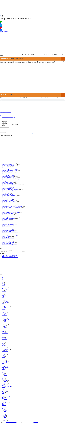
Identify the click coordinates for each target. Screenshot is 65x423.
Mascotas (3, 364)
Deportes (3, 317)
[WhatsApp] (32, 22)
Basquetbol (5, 320)
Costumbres (4, 313)
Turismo (3, 407)
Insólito (3, 355)
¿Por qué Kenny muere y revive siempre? (8, 224)
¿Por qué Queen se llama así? (6, 203)
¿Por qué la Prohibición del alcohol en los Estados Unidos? (10, 212)
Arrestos (3, 288)
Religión (3, 392)
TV (2, 408)
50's (2, 280)
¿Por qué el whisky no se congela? (7, 227)
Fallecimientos (4, 338)
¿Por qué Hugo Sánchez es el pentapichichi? (8, 198)
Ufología (3, 412)
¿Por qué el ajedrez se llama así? (7, 231)
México (5, 350)
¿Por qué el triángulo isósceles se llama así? (8, 196)
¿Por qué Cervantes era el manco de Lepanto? (8, 201)
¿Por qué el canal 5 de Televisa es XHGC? (8, 238)
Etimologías (4, 334)
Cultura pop (4, 316)
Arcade (5, 416)
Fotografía (3, 345)
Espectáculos (6, 380)
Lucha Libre (6, 324)
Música (3, 372)
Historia (3, 113)
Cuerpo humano (4, 315)
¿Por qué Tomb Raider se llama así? (7, 237)
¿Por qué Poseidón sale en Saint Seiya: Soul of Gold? (9, 244)
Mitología (3, 369)
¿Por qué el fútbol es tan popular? (7, 186)
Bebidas (3, 295)
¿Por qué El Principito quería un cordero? (8, 205)
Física (3, 343)
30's (2, 278)
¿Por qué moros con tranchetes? (6, 171)
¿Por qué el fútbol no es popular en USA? (8, 242)
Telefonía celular (6, 402)
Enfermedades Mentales (7, 394)
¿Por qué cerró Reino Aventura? (6, 167)
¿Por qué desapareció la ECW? (6, 240)
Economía (3, 330)
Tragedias (5, 113)
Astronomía (4, 291)
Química (3, 390)
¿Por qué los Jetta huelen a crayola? (7, 168)
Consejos (3, 311)
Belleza (3, 296)
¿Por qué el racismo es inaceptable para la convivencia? (10, 162)
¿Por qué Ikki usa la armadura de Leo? (7, 188)
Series (5, 411)
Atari (5, 417)
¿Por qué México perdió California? (7, 226)
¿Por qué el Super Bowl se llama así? (7, 229)
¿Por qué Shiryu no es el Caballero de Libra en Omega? (10, 232)
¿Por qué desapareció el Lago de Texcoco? (8, 211)
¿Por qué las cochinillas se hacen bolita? (8, 230)
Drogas (3, 329)
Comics (3, 310)
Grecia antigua (4, 347)
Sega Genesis (6, 418)
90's (2, 283)
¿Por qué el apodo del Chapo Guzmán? (7, 223)
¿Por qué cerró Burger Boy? (6, 166)
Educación (3, 331)
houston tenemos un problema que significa (10, 114)
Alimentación (4, 286)
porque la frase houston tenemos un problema (35, 114)
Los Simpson (6, 299)
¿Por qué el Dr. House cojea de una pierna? (8, 165)
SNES (5, 419)
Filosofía (3, 341)
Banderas (5, 384)
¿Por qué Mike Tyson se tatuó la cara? (7, 173)
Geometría (5, 366)
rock (4, 374)
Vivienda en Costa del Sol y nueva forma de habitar (9, 255)
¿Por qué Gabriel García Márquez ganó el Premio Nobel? (10, 204)
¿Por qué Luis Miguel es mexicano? (7, 225)
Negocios (3, 378)
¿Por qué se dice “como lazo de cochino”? (8, 200)
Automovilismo (6, 319)
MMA (5, 325)
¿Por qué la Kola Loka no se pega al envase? (8, 218)
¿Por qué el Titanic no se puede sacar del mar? (9, 163)
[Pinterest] (32, 28)
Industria (3, 353)
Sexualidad (5, 395)
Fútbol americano (6, 323)
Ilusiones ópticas (4, 352)
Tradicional (5, 375)
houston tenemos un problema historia (47, 113)
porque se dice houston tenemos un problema (48, 114)
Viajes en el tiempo (5, 414)
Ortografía (3, 382)
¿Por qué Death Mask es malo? (6, 221)
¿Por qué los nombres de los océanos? (7, 194)
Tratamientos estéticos (7, 396)
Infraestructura (4, 354)
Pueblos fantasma (4, 389)
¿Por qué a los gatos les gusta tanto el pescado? (9, 181)
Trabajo (3, 404)
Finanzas (3, 342)
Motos (3, 371)
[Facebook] (32, 23)
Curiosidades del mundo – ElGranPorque (11, 422)
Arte (3, 290)
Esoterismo (4, 332)
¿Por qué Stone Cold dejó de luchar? (7, 182)
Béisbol (5, 321)
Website (3, 125)
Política (5, 381)
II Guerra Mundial (6, 349)
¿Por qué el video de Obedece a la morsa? (8, 214)
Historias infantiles (5, 351)
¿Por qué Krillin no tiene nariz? (6, 219)
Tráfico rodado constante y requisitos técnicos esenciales (10, 258)
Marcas (3, 363)
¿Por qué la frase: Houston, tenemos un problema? (9, 235)
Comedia (3, 309)
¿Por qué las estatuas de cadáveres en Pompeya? (9, 191)
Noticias (3, 379)
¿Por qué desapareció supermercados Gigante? (9, 202)
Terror (3, 403)
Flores (3, 344)
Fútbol (5, 322)
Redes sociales (8, 400)
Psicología (3, 388)
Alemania (5, 305)
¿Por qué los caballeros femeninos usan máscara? (9, 195)
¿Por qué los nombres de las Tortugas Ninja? (8, 187)
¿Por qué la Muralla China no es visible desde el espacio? (10, 217)
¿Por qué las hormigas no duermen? (7, 199)
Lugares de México (5, 361)
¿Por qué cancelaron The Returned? (7, 192)
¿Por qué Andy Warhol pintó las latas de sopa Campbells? (10, 222)
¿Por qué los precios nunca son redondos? (8, 176)
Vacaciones (3, 413)
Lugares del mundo (5, 362)
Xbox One (5, 420)
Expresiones (4, 335)
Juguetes (3, 357)
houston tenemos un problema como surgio (35, 113)
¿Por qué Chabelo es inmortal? (6, 197)
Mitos (3, 370)
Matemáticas (4, 365)
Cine (3, 303)
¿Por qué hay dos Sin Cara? (6, 208)
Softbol (5, 327)
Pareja (3, 385)
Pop (4, 373)
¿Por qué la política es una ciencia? (7, 246)
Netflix (5, 409)
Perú (5, 307)
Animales (5, 376)
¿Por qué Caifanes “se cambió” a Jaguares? (8, 190)
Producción (5, 410)
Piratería (3, 387)
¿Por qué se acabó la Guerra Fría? (7, 180)
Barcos (3, 293)
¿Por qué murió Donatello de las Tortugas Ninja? (9, 245)
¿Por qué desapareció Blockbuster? (7, 239)
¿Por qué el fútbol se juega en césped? (7, 241)
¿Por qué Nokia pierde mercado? (7, 220)
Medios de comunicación (5, 367)
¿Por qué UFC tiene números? (6, 193)
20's (2, 277)
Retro (3, 393)
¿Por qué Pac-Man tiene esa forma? (7, 233)
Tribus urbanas (4, 406)
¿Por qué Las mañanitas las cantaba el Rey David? (9, 164)
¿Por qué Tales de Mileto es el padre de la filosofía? (9, 170)
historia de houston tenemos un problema (13, 113)
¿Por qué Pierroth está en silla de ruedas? (8, 215)
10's (2, 276)
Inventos (3, 356)
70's (1, 113)
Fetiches (3, 340)
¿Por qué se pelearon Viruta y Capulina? (8, 175)
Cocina (3, 308)
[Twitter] (32, 25)
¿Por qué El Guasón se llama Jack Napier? (8, 228)
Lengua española (4, 358)
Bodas (3, 297)
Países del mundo (4, 383)
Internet (5, 399)
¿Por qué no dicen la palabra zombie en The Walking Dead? (10, 189)
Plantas (5, 377)
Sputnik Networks (35, 422)
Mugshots (5, 289)
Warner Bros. (6, 302)
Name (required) (4, 121)
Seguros (3, 397)
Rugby (5, 326)
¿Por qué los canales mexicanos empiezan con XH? (9, 177)
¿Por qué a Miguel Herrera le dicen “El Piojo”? (8, 174)
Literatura (3, 360)
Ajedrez (5, 318)
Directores (5, 304)
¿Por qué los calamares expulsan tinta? (7, 183)
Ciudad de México (6, 306)
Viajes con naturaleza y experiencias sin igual (8, 256)
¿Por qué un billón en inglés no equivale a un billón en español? (11, 207)
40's (2, 279)
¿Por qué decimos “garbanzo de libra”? (7, 172)
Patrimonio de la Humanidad (6, 386)
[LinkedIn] (32, 26)
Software (5, 401)
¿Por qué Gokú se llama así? (6, 236)
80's (2, 282)
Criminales (3, 314)
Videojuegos (4, 415)
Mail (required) (4, 123)
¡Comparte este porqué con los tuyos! (5, 31)
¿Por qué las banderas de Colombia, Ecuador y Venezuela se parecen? (12, 206)
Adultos (3, 285)
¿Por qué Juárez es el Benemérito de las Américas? (9, 169)
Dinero (3, 328)
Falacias (3, 337)
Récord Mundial (4, 391)
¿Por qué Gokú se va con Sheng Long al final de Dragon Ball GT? (11, 184)
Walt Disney (6, 301)
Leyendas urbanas (5, 359)
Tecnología (3, 398)
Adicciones (3, 284)
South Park (5, 300)
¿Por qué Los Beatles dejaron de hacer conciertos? (9, 234)
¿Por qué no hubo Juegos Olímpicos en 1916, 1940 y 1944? (10, 216)
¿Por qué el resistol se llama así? (7, 243)
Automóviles (4, 292)
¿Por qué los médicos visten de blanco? (7, 213)
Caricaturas (4, 298)
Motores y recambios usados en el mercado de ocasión (10, 257)
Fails (3, 336)
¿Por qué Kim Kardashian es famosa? (7, 210)
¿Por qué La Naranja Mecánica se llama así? (8, 178)
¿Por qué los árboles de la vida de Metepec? (8, 117)
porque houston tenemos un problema (22, 114)
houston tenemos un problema (24, 113)
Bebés (3, 294)
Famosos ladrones (4, 339)
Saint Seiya (5, 287)
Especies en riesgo (5, 333)
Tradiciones (4, 405)
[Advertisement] (32, 7)
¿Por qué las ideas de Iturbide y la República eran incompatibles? (11, 179)
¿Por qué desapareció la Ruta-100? (7, 185)
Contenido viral (4, 312)
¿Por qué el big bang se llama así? (7, 209)
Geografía (3, 346)
